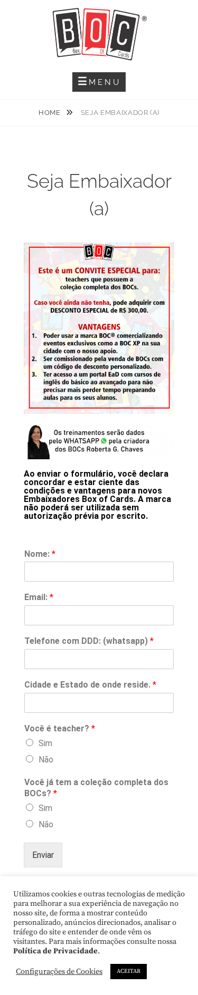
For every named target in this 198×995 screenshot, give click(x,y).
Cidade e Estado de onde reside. (90, 685)
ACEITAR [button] (128, 971)
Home (50, 113)
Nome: (39, 554)
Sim (45, 743)
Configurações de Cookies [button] (59, 972)
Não (46, 760)
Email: (38, 597)
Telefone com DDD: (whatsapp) (89, 641)
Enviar (43, 855)
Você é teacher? (59, 728)
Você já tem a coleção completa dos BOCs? (96, 787)
